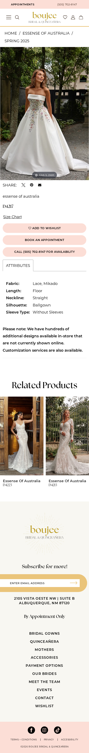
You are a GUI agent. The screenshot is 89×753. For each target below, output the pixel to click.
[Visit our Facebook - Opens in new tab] (31, 730)
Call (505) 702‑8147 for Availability (44, 252)
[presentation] (21, 436)
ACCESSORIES (44, 657)
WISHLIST (44, 706)
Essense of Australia (46, 33)
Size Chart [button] (12, 216)
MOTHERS (44, 649)
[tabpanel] (44, 113)
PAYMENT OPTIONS (44, 665)
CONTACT (44, 698)
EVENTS (44, 690)
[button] (8, 17)
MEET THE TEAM (44, 681)
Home (11, 33)
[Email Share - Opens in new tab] (39, 185)
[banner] (44, 17)
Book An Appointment (44, 240)
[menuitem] (22, 4)
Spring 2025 (17, 40)
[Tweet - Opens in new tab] (23, 185)
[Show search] (17, 17)
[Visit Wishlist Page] (65, 17)
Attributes (18, 265)
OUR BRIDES (44, 673)
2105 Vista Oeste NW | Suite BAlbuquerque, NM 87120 (44, 600)
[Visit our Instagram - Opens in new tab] (44, 730)
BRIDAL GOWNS (44, 633)
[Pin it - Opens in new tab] (31, 185)
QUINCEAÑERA (44, 641)
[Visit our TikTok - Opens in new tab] (57, 730)
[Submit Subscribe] (75, 583)
